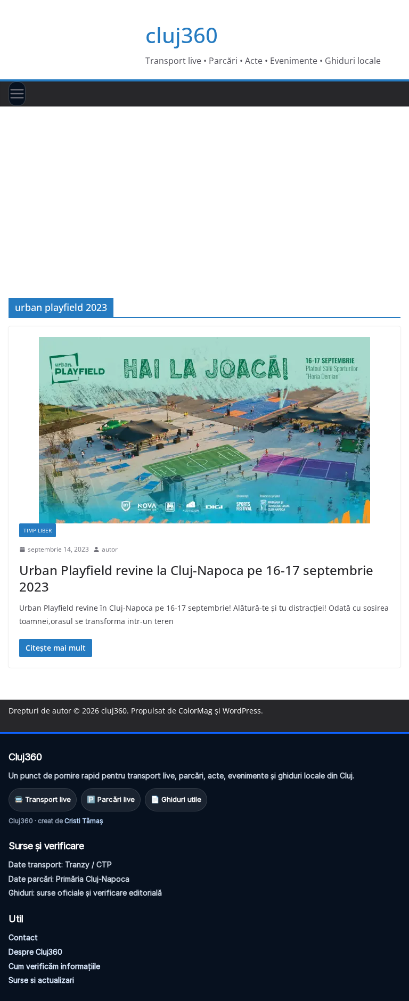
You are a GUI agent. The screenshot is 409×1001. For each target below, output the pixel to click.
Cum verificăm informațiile (54, 966)
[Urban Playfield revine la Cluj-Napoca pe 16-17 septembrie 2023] (204, 430)
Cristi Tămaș (83, 821)
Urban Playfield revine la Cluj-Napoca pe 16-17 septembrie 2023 (196, 578)
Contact (23, 937)
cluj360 (181, 35)
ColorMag (195, 710)
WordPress (242, 710)
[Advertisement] (204, 186)
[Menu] (17, 93)
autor (110, 549)
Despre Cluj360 (35, 951)
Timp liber (37, 530)
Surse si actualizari (41, 979)
